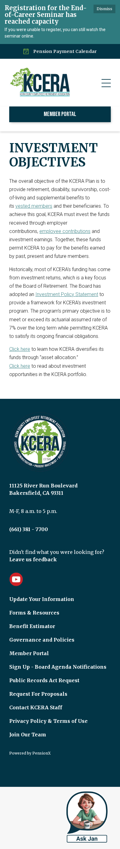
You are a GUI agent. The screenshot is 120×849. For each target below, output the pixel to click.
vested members (33, 206)
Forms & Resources (34, 613)
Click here (19, 349)
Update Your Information (41, 599)
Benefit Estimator (32, 626)
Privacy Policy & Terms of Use (48, 721)
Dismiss (104, 8)
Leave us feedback (33, 559)
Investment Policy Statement (66, 294)
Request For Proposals (38, 694)
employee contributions (64, 231)
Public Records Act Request (44, 680)
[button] (106, 83)
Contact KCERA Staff (35, 707)
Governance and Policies (41, 640)
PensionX (41, 753)
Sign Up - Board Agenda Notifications (57, 667)
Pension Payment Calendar (65, 51)
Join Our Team (27, 734)
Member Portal (60, 114)
